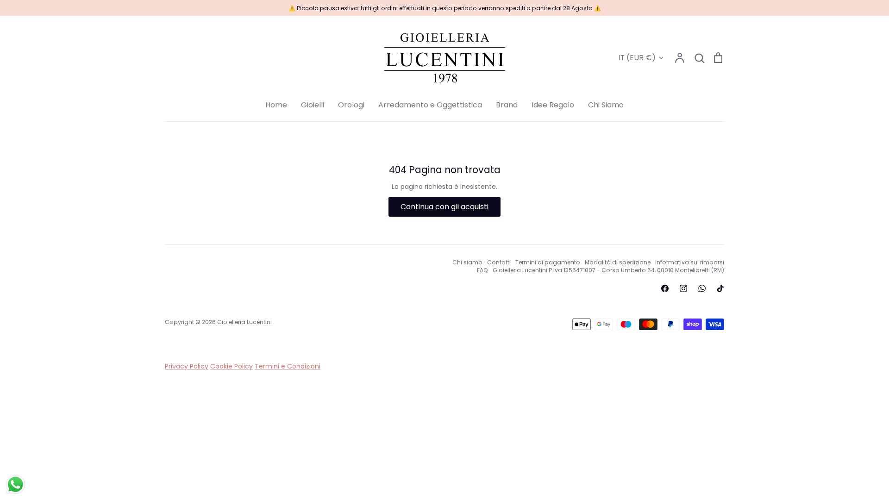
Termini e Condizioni (287, 366)
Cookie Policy (231, 366)
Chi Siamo (606, 105)
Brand (507, 105)
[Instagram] (683, 288)
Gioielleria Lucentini (245, 322)
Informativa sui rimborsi (689, 262)
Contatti (499, 262)
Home (276, 105)
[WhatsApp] (702, 288)
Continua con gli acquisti (444, 206)
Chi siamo (467, 262)
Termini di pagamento (547, 262)
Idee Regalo (553, 105)
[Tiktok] (720, 288)
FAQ (482, 270)
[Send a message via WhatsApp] (15, 484)
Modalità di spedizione (618, 262)
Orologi (351, 105)
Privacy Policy (186, 366)
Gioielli (312, 105)
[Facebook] (665, 288)
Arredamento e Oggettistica (430, 105)
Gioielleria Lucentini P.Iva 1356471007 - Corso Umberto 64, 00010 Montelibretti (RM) (608, 270)
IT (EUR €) (637, 57)
